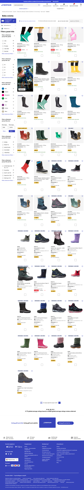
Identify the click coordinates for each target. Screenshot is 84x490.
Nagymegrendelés (28, 468)
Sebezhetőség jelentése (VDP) (53, 482)
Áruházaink (59, 460)
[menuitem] (24, 8)
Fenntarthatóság (60, 457)
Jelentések (62, 482)
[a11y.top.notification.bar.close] (81, 1)
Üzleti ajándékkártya (29, 462)
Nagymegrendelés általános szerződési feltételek (61, 479)
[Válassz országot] (11, 459)
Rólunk (58, 446)
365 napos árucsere (46, 452)
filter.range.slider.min (5, 124)
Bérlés (26, 446)
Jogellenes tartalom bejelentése (25, 482)
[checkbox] (8, 88)
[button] (8, 41)
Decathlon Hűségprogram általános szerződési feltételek (40, 479)
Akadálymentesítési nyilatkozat (11, 483)
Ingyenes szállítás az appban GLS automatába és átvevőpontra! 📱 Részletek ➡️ (41, 1)
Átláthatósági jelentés (70, 482)
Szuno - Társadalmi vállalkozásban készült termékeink (66, 454)
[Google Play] (19, 446)
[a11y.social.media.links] (6, 454)
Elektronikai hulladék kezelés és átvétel (31, 456)
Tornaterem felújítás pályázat (63, 452)
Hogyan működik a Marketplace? (46, 460)
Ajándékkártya (28, 460)
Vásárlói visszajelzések (27, 478)
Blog (57, 462)
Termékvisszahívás (46, 457)
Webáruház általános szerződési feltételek (12, 478)
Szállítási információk (46, 448)
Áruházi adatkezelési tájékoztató (52, 478)
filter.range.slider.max (12, 124)
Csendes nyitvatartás (61, 448)
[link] (21, 89)
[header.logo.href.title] (6, 5)
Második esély (28, 451)
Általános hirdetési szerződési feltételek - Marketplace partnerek (16, 479)
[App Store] (10, 446)
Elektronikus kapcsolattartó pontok (39, 482)
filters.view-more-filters (7, 53)
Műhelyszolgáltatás (29, 453)
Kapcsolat (44, 446)
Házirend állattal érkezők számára (11, 482)
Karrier (58, 458)
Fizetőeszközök (45, 450)
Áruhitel (26, 463)
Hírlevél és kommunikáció (47, 455)
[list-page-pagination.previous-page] (41, 403)
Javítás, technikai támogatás (48, 453)
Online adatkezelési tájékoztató (38, 478)
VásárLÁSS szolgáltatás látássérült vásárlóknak (67, 450)
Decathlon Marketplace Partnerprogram (29, 466)
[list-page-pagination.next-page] (59, 403)
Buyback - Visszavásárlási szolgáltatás (30, 449)
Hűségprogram (28, 458)
